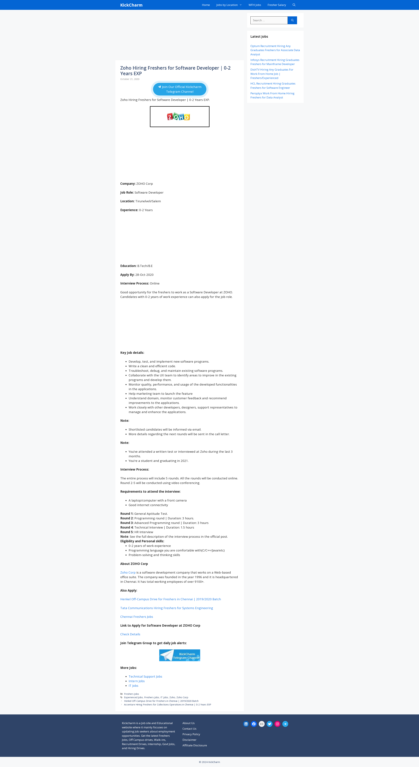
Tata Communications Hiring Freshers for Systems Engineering (166, 608)
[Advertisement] (179, 36)
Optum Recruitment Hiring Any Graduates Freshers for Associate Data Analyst (275, 50)
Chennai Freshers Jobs (136, 617)
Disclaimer (189, 740)
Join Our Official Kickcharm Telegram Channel (181, 89)
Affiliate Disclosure (194, 745)
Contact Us (189, 728)
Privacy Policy (191, 734)
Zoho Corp (128, 572)
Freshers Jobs (131, 693)
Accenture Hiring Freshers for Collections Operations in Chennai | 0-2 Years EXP (167, 704)
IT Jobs (133, 685)
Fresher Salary (277, 5)
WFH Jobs (255, 5)
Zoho (172, 697)
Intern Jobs (137, 681)
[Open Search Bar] (294, 5)
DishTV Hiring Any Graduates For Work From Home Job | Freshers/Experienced (271, 74)
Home (206, 5)
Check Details (130, 634)
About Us (188, 723)
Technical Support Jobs (145, 676)
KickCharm (131, 5)
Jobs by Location (227, 5)
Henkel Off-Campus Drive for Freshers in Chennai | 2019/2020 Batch (170, 599)
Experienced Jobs (133, 697)
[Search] (292, 20)
